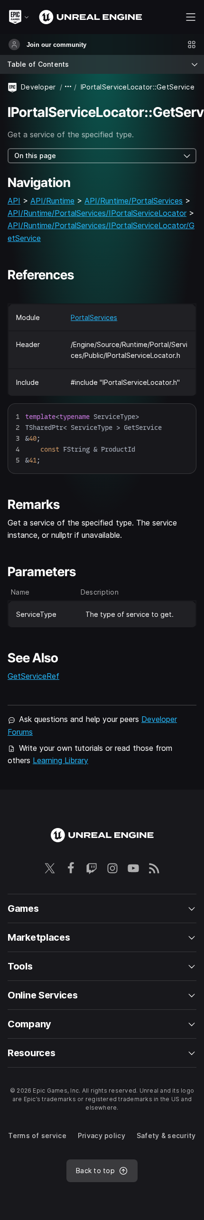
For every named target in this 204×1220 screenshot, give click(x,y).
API (14, 200)
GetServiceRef (33, 676)
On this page (35, 155)
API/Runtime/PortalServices (133, 200)
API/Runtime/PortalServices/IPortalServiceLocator (97, 213)
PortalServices (94, 317)
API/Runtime (52, 200)
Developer (38, 87)
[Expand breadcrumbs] (68, 86)
